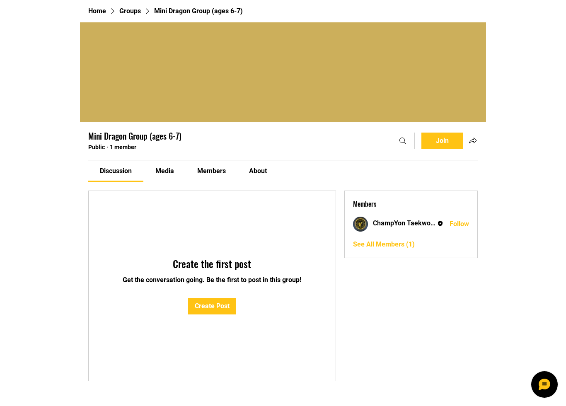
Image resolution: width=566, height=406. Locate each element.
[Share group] (473, 140)
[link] (116, 171)
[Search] (403, 141)
